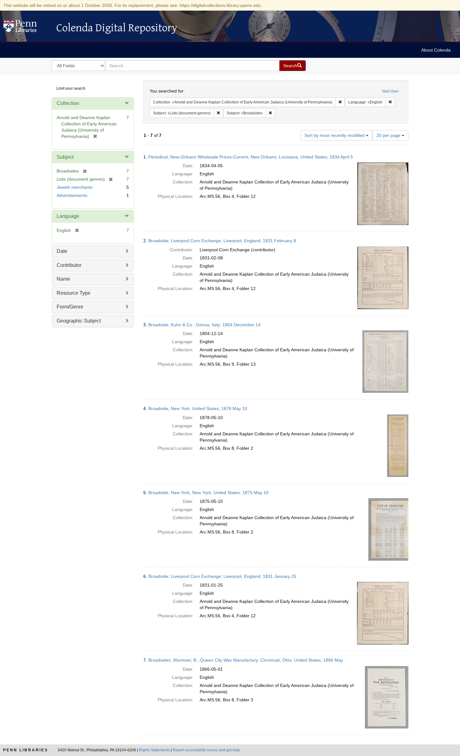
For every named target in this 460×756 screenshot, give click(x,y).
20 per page (389, 135)
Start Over (390, 91)
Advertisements (72, 195)
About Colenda (436, 50)
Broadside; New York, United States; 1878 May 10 (197, 408)
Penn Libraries (25, 750)
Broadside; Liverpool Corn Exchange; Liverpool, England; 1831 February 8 (222, 240)
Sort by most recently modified (335, 135)
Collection (68, 103)
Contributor (69, 265)
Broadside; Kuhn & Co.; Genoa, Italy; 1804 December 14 (204, 324)
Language (68, 216)
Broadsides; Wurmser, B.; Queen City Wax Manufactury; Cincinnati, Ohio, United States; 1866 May (245, 660)
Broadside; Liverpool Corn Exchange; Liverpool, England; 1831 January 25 (222, 576)
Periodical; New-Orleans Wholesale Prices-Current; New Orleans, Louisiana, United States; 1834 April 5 (250, 156)
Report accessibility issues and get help (206, 750)
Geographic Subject (79, 320)
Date (62, 251)
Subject (65, 157)
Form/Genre (70, 306)
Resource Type (73, 293)
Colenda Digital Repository (26, 28)
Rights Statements (154, 750)
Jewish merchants (74, 187)
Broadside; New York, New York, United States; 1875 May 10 (208, 492)
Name (63, 279)
